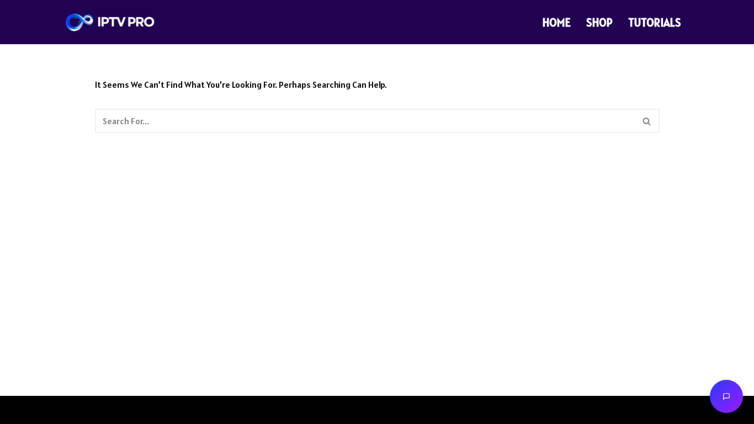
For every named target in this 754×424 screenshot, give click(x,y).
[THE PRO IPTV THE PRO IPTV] (110, 22)
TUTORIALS (654, 22)
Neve (72, 409)
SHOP (599, 22)
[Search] (647, 121)
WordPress (157, 409)
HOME (557, 22)
